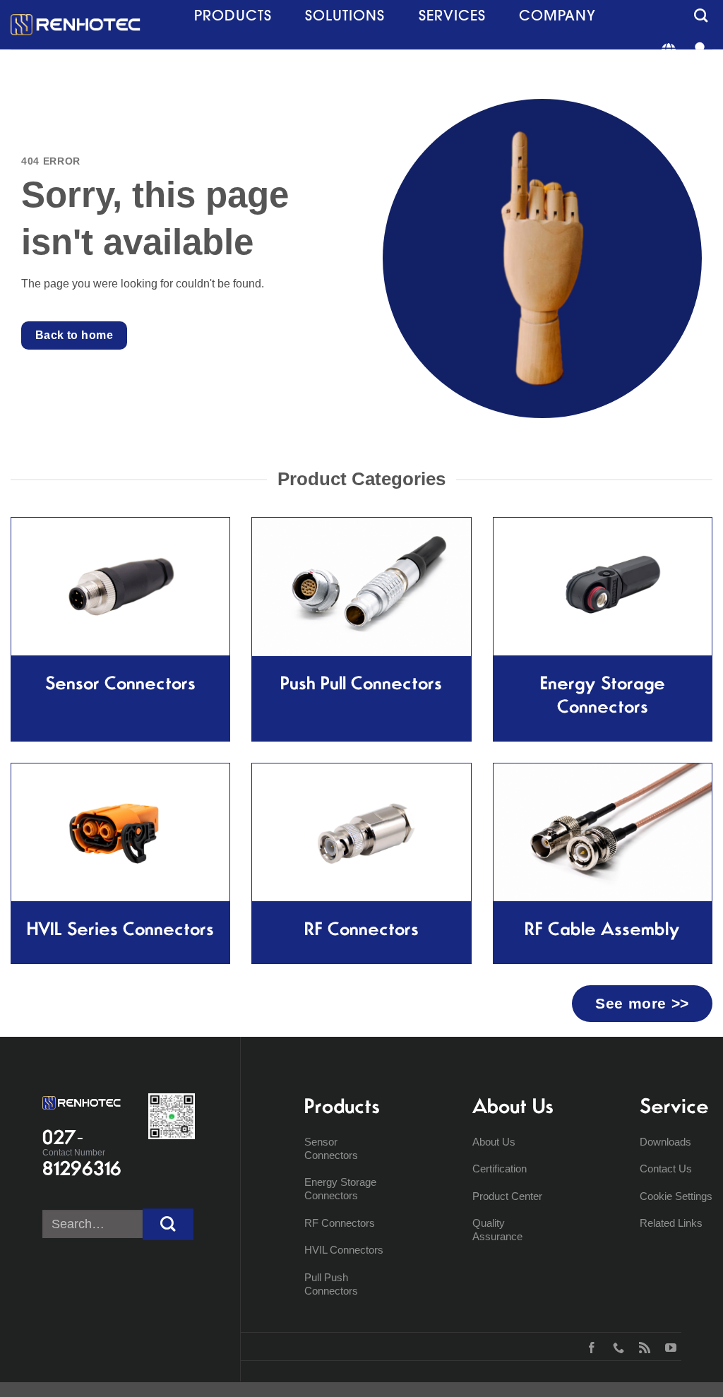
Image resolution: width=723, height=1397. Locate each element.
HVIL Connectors (343, 1250)
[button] (700, 15)
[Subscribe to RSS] (641, 1346)
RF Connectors (339, 1223)
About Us (493, 1142)
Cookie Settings (676, 1196)
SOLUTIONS (345, 15)
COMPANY (557, 15)
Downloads (665, 1142)
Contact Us (666, 1169)
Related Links (671, 1223)
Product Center (507, 1196)
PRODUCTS (233, 15)
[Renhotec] (76, 25)
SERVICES (452, 15)
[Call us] (615, 1346)
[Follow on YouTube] (667, 1346)
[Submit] (168, 1224)
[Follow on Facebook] (588, 1346)
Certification (499, 1169)
